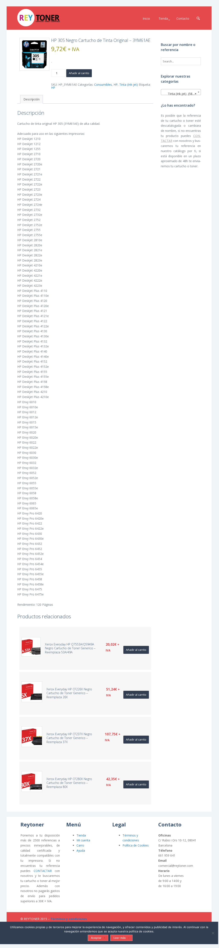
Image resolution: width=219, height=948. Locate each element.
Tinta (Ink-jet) (128, 84)
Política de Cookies (135, 845)
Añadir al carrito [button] (136, 650)
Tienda (81, 835)
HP (116, 84)
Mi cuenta (83, 840)
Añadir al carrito (79, 73)
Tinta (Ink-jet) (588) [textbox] (180, 94)
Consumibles (103, 84)
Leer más (120, 937)
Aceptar (96, 937)
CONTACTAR (43, 871)
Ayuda (80, 850)
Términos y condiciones (68, 919)
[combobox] (181, 92)
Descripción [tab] (31, 99)
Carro (80, 845)
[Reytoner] (38, 17)
